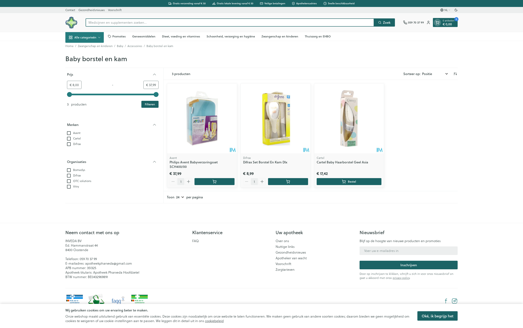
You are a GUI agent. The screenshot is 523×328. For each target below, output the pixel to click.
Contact (70, 10)
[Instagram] (454, 301)
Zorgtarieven (285, 269)
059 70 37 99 (88, 259)
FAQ (195, 241)
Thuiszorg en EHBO (318, 36)
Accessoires (134, 46)
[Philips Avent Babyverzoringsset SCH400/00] (202, 118)
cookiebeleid (214, 321)
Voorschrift (115, 10)
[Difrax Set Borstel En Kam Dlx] (276, 118)
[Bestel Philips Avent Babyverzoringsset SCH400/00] (214, 181)
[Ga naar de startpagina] (71, 22)
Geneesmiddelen (143, 36)
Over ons (282, 241)
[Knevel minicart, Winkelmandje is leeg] (437, 22)
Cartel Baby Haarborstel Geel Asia (342, 162)
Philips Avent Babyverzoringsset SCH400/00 (194, 164)
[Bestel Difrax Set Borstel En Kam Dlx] (288, 181)
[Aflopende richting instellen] (455, 74)
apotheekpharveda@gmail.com (108, 263)
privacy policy (401, 278)
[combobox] (230, 22)
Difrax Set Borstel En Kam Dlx (265, 162)
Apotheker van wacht (291, 258)
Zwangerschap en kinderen (280, 36)
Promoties (119, 36)
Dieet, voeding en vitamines (181, 36)
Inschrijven (408, 265)
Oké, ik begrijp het (437, 316)
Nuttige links (285, 246)
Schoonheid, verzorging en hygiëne (231, 36)
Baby (120, 46)
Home (69, 46)
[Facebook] (446, 301)
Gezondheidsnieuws (91, 10)
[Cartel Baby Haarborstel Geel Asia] (349, 118)
